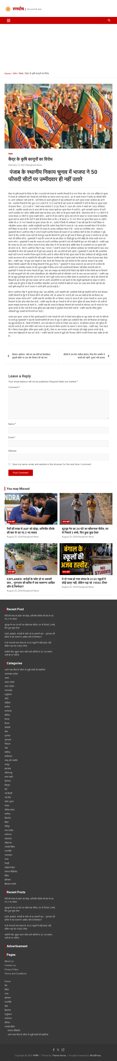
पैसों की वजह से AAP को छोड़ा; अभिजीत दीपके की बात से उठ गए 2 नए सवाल (31, 530)
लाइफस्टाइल (10, 867)
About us (9, 961)
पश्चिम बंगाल (9, 809)
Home (8, 981)
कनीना (7, 706)
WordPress (95, 1055)
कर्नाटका (8, 711)
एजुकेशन (8, 694)
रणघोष (18, 9)
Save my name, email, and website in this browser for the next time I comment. (52, 464)
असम (7, 678)
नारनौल (8, 797)
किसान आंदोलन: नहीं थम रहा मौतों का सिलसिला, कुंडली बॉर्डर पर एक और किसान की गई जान (31, 356)
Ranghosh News (34, 165)
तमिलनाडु (8, 772)
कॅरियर (7, 715)
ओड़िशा (7, 702)
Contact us (10, 965)
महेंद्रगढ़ (8, 842)
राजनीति (8, 851)
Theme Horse (59, 1055)
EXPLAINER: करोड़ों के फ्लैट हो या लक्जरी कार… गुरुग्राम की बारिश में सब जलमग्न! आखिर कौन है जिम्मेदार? (31, 582)
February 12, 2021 (17, 165)
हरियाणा (8, 879)
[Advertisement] (58, 46)
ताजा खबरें (11, 522)
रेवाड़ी (7, 863)
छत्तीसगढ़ (8, 756)
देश (6, 789)
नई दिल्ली (8, 793)
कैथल (7, 723)
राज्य (6, 859)
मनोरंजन (8, 834)
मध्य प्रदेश (9, 830)
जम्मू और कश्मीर (11, 760)
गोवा (6, 748)
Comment (14, 387)
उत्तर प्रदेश (9, 686)
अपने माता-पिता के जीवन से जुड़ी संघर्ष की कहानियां (25, 669)
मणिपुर (7, 826)
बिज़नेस (8, 818)
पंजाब (10, 154)
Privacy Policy (11, 969)
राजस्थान (8, 855)
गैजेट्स (7, 744)
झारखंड (8, 768)
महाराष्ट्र (8, 838)
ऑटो (6, 698)
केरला (7, 719)
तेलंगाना (8, 781)
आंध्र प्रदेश (9, 682)
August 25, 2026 (15, 537)
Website (12, 451)
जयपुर (7, 764)
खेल (6, 731)
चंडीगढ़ (7, 752)
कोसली (7, 727)
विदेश (7, 875)
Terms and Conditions (16, 973)
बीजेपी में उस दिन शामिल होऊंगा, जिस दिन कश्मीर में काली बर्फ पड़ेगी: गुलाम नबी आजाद (84, 356)
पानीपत (7, 814)
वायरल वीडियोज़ (11, 871)
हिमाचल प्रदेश (10, 884)
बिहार (7, 822)
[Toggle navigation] (9, 20)
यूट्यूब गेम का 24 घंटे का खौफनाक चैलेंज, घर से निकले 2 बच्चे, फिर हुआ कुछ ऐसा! (85, 530)
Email (11, 437)
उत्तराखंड (8, 690)
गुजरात (7, 735)
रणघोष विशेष (10, 846)
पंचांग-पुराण (9, 801)
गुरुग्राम (8, 739)
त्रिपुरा (7, 785)
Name (12, 424)
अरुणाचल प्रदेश (11, 674)
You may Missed (18, 489)
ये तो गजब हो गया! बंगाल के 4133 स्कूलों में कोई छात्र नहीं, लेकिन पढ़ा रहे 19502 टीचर (84, 581)
